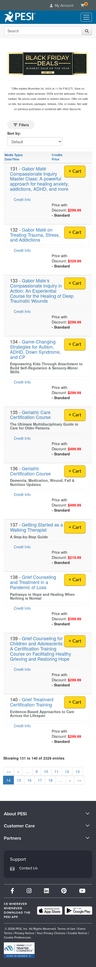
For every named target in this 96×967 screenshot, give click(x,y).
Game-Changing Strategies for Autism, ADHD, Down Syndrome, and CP (35, 349)
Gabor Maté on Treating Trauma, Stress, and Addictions (35, 234)
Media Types (14, 154)
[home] (20, 17)
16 (29, 780)
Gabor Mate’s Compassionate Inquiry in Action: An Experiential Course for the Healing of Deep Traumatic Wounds (41, 290)
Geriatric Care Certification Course (30, 414)
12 (67, 771)
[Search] (87, 30)
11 (57, 771)
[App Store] (49, 910)
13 (78, 771)
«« (9, 771)
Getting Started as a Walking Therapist (36, 527)
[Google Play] (78, 910)
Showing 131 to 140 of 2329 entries (34, 758)
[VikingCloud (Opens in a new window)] (19, 950)
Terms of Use (66, 928)
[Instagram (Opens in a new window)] (29, 891)
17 (40, 780)
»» (79, 780)
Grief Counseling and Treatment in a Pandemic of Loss (33, 581)
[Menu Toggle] (86, 17)
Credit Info (22, 199)
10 (46, 771)
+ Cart (75, 171)
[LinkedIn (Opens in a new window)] (46, 891)
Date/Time (12, 159)
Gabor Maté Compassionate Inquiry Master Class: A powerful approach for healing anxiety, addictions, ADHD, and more (39, 178)
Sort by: (14, 133)
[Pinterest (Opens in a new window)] (64, 891)
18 (50, 780)
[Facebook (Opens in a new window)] (12, 891)
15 (19, 780)
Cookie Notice (77, 933)
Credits (57, 154)
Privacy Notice (24, 933)
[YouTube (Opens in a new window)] (82, 891)
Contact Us (28, 868)
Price (55, 159)
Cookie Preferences (17, 937)
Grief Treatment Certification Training (32, 702)
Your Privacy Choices (51, 933)
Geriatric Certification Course (30, 471)
